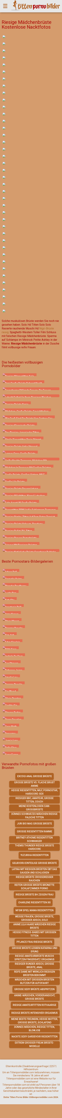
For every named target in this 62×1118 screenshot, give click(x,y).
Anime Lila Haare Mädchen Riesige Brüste (34, 926)
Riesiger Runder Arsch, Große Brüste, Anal (34, 965)
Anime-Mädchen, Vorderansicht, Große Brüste (34, 997)
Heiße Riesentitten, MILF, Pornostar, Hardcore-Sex (34, 792)
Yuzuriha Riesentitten (34, 855)
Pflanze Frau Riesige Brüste (34, 942)
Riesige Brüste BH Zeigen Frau (34, 894)
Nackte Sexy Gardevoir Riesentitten (35, 1036)
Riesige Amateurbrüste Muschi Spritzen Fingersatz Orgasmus (34, 958)
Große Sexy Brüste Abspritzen (34, 989)
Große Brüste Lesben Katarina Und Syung (34, 950)
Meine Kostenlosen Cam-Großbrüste (34, 808)
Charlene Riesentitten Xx (34, 902)
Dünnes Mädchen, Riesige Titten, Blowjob (34, 1029)
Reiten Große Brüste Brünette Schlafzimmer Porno (34, 887)
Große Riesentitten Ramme (34, 831)
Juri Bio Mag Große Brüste (34, 823)
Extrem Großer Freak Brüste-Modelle (34, 1044)
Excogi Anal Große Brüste (34, 776)
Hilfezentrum (31, 1069)
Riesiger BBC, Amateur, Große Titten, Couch (35, 800)
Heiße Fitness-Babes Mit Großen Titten (34, 934)
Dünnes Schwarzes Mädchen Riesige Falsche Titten (34, 816)
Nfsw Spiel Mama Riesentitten (35, 910)
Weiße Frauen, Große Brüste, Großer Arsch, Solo (34, 918)
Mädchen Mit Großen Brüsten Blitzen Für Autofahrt (34, 981)
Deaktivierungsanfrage (35, 1066)
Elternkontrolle (14, 1066)
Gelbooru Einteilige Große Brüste (34, 863)
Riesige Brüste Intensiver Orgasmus (34, 1013)
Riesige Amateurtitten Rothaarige (34, 1005)
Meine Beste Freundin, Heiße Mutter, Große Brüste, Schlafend (34, 1021)
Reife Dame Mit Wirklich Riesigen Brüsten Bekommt (34, 973)
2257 (52, 1066)
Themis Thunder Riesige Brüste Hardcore (34, 847)
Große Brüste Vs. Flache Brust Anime (34, 784)
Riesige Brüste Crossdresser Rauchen (34, 879)
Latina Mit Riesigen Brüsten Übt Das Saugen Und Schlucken (34, 871)
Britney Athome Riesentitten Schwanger (34, 839)
